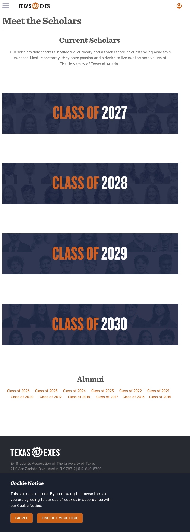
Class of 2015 (160, 397)
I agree (21, 518)
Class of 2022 (130, 391)
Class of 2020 (22, 397)
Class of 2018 (79, 397)
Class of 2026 (18, 391)
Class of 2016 (134, 397)
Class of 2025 (46, 391)
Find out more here (60, 518)
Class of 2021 (158, 391)
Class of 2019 (51, 397)
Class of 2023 (102, 391)
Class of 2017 (107, 397)
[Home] (65, 5)
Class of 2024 (74, 391)
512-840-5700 (89, 469)
